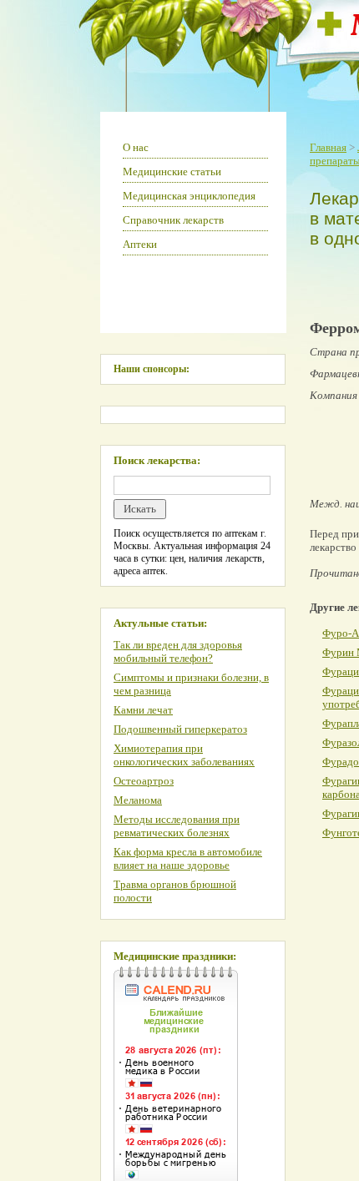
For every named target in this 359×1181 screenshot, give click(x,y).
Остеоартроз (144, 781)
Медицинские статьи (172, 171)
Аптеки (140, 244)
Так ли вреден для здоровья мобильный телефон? (178, 651)
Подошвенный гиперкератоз (180, 729)
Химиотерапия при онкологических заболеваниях (184, 755)
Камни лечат (143, 710)
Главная (328, 147)
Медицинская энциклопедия (189, 195)
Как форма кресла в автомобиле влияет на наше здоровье (188, 858)
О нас (136, 147)
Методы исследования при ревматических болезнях (177, 826)
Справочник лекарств (173, 220)
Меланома (138, 800)
